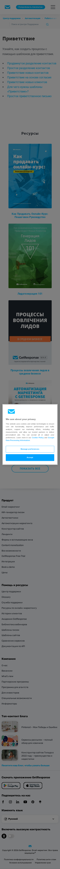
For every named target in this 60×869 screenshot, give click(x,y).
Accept (30, 457)
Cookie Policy (38, 438)
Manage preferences (30, 449)
